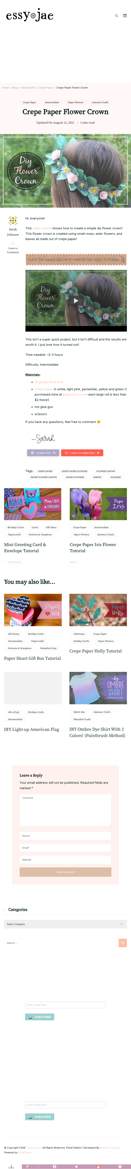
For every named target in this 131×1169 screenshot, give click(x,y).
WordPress (24, 1152)
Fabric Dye (79, 712)
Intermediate (52, 102)
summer (115, 477)
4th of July (13, 712)
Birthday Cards (15, 527)
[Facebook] (55, 1166)
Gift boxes (13, 634)
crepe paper (45, 471)
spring (97, 477)
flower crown (105, 471)
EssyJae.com (33, 1147)
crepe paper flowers (74, 471)
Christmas (79, 634)
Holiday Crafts (36, 634)
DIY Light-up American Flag (31, 729)
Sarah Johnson (13, 232)
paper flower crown (43, 477)
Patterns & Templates (40, 534)
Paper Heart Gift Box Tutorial (32, 658)
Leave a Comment (14, 250)
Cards (35, 527)
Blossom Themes (109, 1147)
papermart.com (74, 394)
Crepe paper (44, 389)
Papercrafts (14, 534)
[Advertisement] (65, 57)
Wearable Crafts (82, 719)
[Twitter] (76, 1166)
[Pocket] (120, 1166)
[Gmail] (98, 1166)
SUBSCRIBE (42, 1017)
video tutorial (42, 228)
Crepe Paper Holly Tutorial (95, 651)
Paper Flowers (75, 102)
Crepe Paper (29, 102)
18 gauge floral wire (49, 382)
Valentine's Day (48, 648)
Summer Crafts (100, 102)
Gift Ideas (51, 527)
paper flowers (75, 477)
